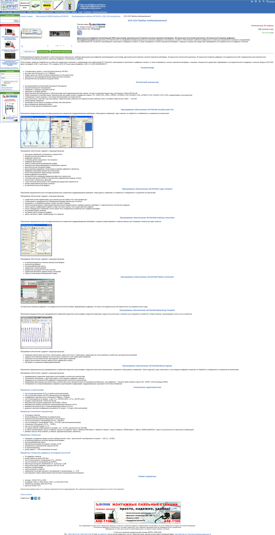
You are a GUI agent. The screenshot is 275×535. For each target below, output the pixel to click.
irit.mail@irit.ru (7, 3)
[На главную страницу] (9, 7)
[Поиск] (263, 1)
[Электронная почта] (39, 498)
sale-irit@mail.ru (180, 534)
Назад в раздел (26, 494)
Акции (80, 12)
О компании (87, 12)
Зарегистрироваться (6, 89)
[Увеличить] (22, 46)
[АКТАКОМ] (97, 24)
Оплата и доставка (20, 12)
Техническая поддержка (62, 12)
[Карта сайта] (259, 1)
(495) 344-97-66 (85, 534)
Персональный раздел (100, 12)
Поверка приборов (33, 12)
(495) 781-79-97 (11, 1)
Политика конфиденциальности (199, 534)
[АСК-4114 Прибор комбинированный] (31, 33)
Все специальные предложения (9, 67)
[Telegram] (35, 498)
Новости (74, 12)
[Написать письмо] (256, 1)
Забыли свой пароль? (7, 87)
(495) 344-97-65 (73, 534)
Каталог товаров (7, 12)
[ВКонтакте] (32, 498)
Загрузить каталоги (47, 12)
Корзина (271, 1)
